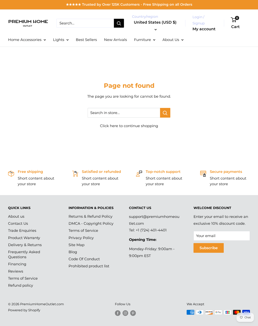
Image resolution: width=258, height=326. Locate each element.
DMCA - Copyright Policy (91, 223)
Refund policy (20, 285)
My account (203, 29)
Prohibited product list (89, 266)
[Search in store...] (165, 113)
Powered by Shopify (24, 310)
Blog (73, 252)
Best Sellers (86, 40)
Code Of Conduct (84, 259)
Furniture (142, 40)
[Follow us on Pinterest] (133, 313)
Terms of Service (23, 278)
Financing (17, 264)
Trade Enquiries (22, 230)
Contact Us (18, 223)
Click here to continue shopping (129, 126)
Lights (58, 40)
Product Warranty (24, 238)
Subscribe (209, 248)
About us (16, 216)
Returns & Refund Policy (90, 216)
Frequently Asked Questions (24, 254)
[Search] (119, 23)
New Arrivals (115, 40)
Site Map (76, 245)
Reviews (15, 271)
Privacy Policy (81, 238)
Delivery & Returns (25, 245)
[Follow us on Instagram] (125, 313)
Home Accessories (25, 40)
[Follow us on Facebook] (118, 313)
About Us (170, 40)
